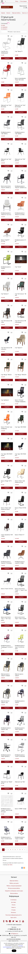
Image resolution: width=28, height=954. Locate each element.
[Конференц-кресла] (7, 259)
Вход (16, 1)
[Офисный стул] (7, 98)
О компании (13, 899)
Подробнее (7, 58)
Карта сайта (13, 917)
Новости (13, 907)
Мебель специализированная (14, 885)
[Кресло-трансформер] (21, 71)
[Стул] (21, 44)
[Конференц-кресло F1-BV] (21, 232)
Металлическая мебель (14, 888)
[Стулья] (7, 527)
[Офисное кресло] (21, 666)
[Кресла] (21, 527)
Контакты (13, 912)
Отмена (20, 53)
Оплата (13, 904)
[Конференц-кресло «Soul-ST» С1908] (21, 554)
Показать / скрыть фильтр (14, 31)
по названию (4, 27)
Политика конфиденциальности (14, 915)
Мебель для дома (14, 883)
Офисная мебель (14, 880)
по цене (3, 25)
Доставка (10, 864)
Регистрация (23, 1)
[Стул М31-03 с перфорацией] (7, 44)
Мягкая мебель (14, 893)
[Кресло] (7, 232)
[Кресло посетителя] (7, 178)
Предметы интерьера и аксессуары (14, 890)
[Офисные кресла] (7, 666)
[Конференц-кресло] (7, 124)
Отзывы (13, 910)
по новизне (4, 29)
